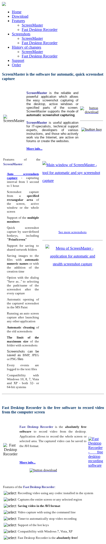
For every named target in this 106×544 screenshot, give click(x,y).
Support (18, 60)
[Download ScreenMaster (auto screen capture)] (91, 112)
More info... (34, 148)
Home (16, 12)
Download (20, 16)
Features (18, 21)
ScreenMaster (32, 25)
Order (16, 65)
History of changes (26, 47)
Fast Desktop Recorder (39, 29)
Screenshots (21, 34)
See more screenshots (72, 232)
